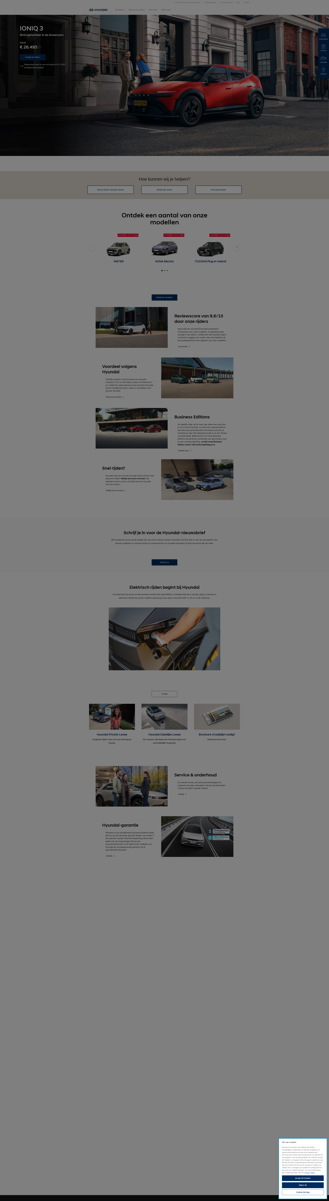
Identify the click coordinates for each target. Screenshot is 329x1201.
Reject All (303, 1185)
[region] (303, 1168)
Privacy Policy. (309, 1173)
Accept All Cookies (303, 1178)
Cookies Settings (303, 1192)
